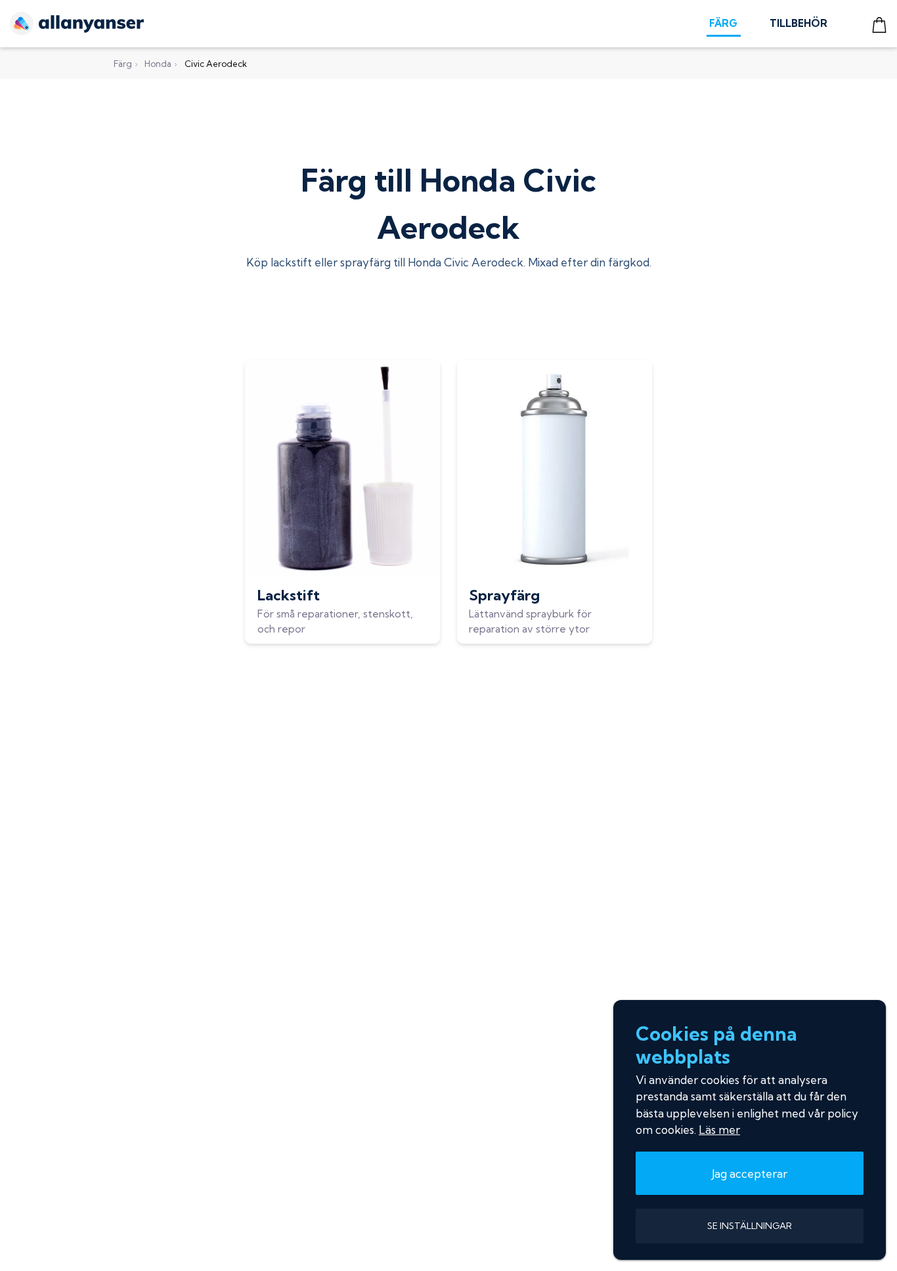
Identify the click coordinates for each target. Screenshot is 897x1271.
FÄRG (723, 23)
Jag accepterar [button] (749, 1173)
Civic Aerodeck (216, 63)
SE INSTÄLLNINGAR (749, 1225)
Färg (123, 63)
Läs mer (719, 1129)
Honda (157, 63)
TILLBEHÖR (798, 23)
